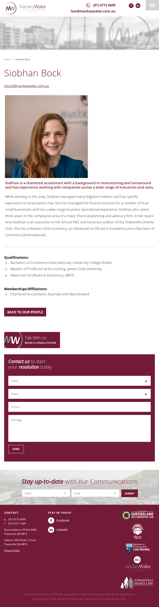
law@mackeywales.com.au (93, 11)
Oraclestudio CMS (113, 599)
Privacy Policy (12, 550)
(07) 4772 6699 (104, 5)
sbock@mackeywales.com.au (26, 86)
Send (16, 449)
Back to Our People (25, 312)
